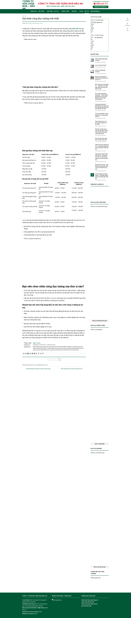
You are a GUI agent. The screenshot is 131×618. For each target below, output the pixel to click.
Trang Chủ (33, 11)
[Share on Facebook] (48, 359)
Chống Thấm (65, 11)
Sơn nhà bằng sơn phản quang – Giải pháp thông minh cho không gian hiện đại (101, 176)
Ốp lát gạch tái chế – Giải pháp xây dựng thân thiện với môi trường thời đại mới (101, 167)
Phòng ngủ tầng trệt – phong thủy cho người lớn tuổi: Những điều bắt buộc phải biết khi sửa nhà (102, 106)
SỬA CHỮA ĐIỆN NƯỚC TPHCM (101, 59)
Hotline (127, 20)
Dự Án (81, 11)
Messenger (127, 25)
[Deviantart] (26, 353)
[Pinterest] (32, 353)
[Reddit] (34, 353)
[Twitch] (36, 353)
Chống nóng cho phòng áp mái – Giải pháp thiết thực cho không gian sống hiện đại (102, 147)
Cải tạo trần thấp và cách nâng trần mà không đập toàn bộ (101, 115)
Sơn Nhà (74, 11)
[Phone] (43, 353)
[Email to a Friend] (54, 359)
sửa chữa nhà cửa (75, 28)
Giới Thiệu (41, 11)
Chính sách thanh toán (87, 602)
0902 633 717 (99, 22)
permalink (45, 364)
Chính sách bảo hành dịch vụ (89, 604)
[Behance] (23, 353)
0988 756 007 (99, 37)
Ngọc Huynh (39, 23)
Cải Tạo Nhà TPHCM (100, 65)
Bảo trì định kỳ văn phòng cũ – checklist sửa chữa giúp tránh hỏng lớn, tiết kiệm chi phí (101, 87)
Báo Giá (87, 11)
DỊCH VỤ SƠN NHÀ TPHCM (100, 71)
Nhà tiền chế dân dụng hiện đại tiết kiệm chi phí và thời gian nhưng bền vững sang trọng (101, 131)
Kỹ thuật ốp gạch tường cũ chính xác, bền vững (38, 369)
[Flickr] (28, 353)
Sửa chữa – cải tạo (53, 11)
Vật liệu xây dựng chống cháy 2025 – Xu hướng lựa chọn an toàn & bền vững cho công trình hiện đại (101, 156)
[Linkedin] (30, 353)
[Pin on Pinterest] (57, 359)
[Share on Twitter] (51, 359)
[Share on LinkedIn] (59, 359)
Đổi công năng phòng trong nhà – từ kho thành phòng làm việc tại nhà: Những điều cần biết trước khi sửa (101, 96)
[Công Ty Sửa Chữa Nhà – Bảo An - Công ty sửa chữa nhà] (28, 4)
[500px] (38, 353)
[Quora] (40, 353)
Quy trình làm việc (86, 606)
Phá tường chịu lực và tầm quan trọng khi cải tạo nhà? (101, 123)
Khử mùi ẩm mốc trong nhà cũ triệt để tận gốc (101, 139)
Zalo (127, 30)
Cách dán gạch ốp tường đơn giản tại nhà (72, 369)
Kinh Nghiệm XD (95, 11)
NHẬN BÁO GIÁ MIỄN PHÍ (100, 6)
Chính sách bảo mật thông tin (89, 600)
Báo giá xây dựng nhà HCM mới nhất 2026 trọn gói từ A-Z (101, 78)
